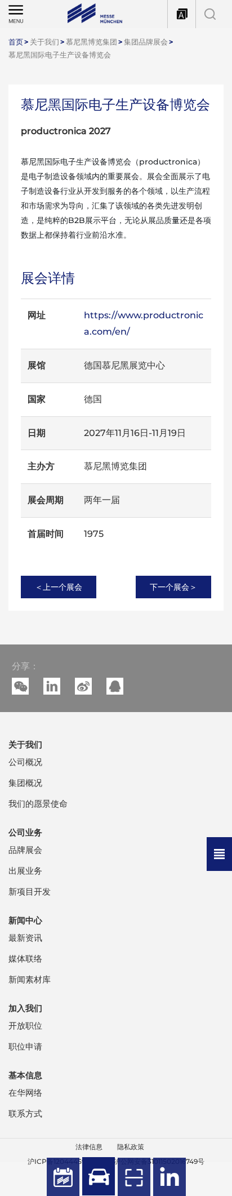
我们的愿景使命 (38, 803)
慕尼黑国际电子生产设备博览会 (59, 54)
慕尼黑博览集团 (91, 41)
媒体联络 (25, 958)
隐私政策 (130, 1146)
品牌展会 (25, 849)
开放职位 (25, 1025)
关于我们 (44, 41)
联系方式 (25, 1113)
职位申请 (25, 1046)
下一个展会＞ (173, 587)
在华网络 (25, 1092)
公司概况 (25, 762)
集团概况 (25, 782)
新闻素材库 (29, 979)
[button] (51, 686)
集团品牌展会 (146, 41)
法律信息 (88, 1146)
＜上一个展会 (58, 587)
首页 (15, 41)
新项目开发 (29, 891)
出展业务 (25, 870)
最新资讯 (25, 937)
